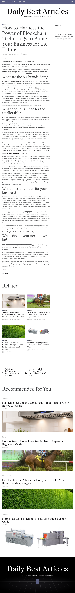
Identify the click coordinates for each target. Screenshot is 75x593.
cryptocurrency (28, 211)
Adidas (37, 88)
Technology (5, 24)
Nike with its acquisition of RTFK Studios (17, 90)
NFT (14, 66)
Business (5, 310)
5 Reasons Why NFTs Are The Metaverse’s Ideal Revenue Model (24, 105)
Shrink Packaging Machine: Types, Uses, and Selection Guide (38, 345)
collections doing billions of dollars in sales (16, 81)
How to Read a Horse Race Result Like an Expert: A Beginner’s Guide (38, 314)
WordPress (34, 575)
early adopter (45, 170)
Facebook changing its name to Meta (32, 96)
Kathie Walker (16, 54)
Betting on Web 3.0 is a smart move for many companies (16, 244)
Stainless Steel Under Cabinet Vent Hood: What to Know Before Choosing (13, 314)
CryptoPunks (29, 73)
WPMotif (51, 575)
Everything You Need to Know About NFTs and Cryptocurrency (24, 232)
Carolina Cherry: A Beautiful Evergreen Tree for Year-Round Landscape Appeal (13, 346)
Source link (5, 273)
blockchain (7, 71)
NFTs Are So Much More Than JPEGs (17, 153)
